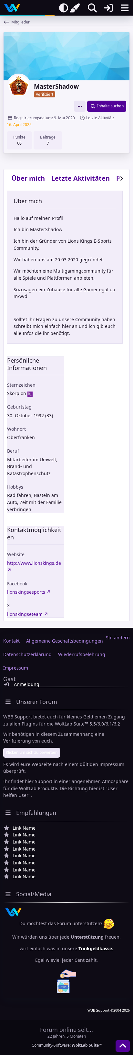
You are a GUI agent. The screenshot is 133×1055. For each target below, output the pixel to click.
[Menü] (124, 8)
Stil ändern (118, 638)
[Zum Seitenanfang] (123, 1046)
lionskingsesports (26, 592)
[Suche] (92, 8)
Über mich (28, 178)
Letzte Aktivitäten (80, 178)
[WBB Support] (12, 8)
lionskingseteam (25, 614)
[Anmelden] (108, 8)
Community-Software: (67, 1045)
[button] (80, 106)
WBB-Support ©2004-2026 (108, 1010)
